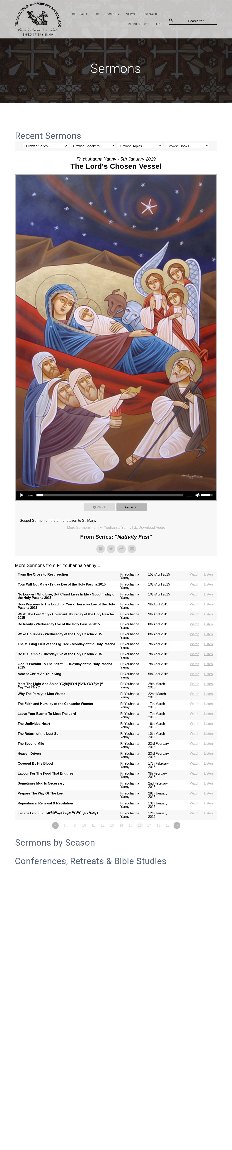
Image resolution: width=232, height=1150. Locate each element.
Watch (101, 507)
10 (84, 825)
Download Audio (151, 527)
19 (167, 825)
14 (121, 825)
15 (130, 825)
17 (149, 825)
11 (93, 825)
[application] (116, 495)
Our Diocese (106, 14)
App (159, 24)
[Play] (21, 495)
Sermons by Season (55, 842)
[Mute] (197, 495)
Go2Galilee (152, 14)
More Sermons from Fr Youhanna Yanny (99, 527)
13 (112, 825)
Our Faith (80, 14)
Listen (133, 507)
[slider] (109, 495)
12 (102, 825)
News (130, 14)
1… (66, 825)
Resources (137, 24)
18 (158, 825)
